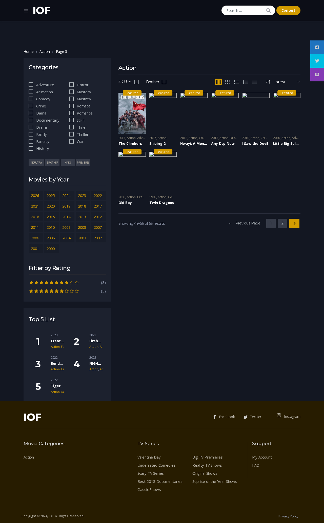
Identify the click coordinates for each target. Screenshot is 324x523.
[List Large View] (236, 82)
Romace (84, 105)
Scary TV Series (150, 473)
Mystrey (84, 98)
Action (44, 51)
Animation (44, 91)
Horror (83, 84)
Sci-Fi (81, 120)
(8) (67, 282)
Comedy (174, 197)
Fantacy (42, 141)
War (80, 141)
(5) (67, 290)
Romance (85, 113)
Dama (41, 113)
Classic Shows (149, 489)
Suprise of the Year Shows (214, 481)
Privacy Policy (288, 516)
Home (28, 51)
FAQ (255, 465)
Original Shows (204, 473)
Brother (152, 82)
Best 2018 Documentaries (160, 481)
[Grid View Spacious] (227, 82)
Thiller (82, 127)
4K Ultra (125, 82)
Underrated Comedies (156, 465)
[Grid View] (218, 82)
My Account (262, 457)
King (68, 162)
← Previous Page (244, 223)
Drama (234, 138)
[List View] (245, 82)
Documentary (47, 120)
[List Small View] (254, 82)
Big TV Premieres (207, 457)
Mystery (84, 91)
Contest (288, 10)
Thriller (83, 134)
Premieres (83, 162)
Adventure (144, 138)
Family (41, 134)
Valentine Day (149, 457)
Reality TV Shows (207, 465)
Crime (203, 138)
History (42, 148)
